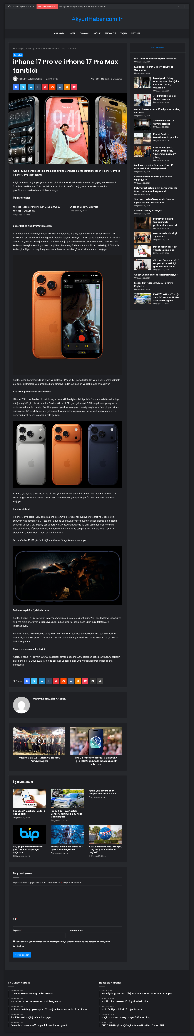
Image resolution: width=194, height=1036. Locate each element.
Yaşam (123, 33)
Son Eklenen (157, 47)
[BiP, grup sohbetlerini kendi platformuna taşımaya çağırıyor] (29, 834)
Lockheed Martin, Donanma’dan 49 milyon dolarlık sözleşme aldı (153, 167)
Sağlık (96, 33)
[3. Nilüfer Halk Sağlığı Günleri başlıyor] (142, 100)
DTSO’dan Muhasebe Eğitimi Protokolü (155, 58)
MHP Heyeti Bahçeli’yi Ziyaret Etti (165, 235)
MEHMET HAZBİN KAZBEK (30, 79)
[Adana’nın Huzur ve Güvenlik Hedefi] (142, 125)
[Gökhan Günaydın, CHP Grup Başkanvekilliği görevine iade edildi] (142, 264)
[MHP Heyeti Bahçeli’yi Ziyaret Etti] (142, 237)
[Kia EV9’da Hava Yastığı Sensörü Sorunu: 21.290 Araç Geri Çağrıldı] (67, 798)
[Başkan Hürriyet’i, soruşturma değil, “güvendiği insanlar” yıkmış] (142, 151)
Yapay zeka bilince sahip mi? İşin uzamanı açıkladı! (67, 848)
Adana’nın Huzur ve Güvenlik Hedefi (163, 122)
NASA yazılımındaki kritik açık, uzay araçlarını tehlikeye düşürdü (105, 849)
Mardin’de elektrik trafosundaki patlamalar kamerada (165, 222)
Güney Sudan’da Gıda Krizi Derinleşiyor (155, 274)
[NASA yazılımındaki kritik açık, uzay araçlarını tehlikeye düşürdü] (105, 834)
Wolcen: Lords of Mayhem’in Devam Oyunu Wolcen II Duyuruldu (154, 201)
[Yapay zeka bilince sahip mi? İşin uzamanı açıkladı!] (67, 834)
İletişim (135, 33)
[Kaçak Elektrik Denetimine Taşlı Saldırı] (142, 138)
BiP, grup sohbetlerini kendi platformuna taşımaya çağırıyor (28, 849)
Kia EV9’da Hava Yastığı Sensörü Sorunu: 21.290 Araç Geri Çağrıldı (66, 813)
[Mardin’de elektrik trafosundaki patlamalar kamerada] (142, 223)
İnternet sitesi (76, 930)
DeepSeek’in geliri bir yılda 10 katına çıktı (29, 812)
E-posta (17, 930)
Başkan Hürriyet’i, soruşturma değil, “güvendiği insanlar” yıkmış (164, 152)
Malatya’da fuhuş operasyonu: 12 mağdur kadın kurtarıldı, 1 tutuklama (91, 6)
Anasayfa (59, 33)
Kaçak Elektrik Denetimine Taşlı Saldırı (166, 136)
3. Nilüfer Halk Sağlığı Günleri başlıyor (164, 97)
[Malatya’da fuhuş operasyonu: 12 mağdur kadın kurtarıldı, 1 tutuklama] (142, 82)
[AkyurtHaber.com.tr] (97, 19)
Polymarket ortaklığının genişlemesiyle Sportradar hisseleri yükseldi (155, 189)
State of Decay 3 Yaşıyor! (84, 206)
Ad (15, 919)
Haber (72, 33)
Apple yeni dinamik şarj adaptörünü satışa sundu (103, 792)
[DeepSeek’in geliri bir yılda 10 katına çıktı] (29, 798)
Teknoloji (110, 33)
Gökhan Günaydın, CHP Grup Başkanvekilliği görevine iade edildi (166, 263)
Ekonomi (84, 33)
